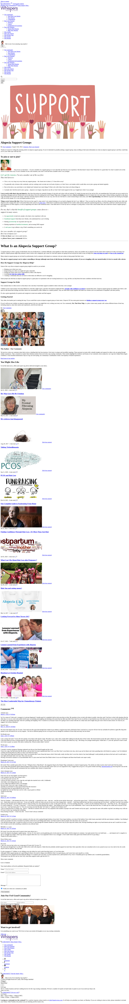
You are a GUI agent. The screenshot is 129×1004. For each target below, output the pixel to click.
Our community (8, 14)
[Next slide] (4, 705)
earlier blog (42, 203)
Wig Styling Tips (9, 35)
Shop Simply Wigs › (23, 5)
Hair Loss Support (9, 21)
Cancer (10, 24)
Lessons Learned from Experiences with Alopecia (18, 645)
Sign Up (17, 904)
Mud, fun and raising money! (11, 588)
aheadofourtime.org (107, 766)
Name (3, 869)
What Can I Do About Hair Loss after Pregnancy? (19, 560)
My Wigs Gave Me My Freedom (12, 394)
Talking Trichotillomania (10, 447)
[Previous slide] (2, 705)
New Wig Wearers (9, 27)
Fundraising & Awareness (15, 25)
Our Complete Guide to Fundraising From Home (18, 504)
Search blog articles (18, 3)
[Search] (2, 46)
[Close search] (2, 83)
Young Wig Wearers (13, 29)
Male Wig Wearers (13, 30)
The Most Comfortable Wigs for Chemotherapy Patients (21, 701)
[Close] (2, 985)
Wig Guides (7, 32)
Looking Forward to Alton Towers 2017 (15, 616)
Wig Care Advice (9, 33)
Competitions (11, 19)
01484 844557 (6, 3)
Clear (2, 81)
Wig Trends (7, 36)
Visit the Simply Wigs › (17, 973)
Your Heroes (11, 18)
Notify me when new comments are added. (15, 888)
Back (4, 981)
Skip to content (5, 1)
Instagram (7, 960)
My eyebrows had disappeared (12, 419)
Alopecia (10, 22)
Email (3, 872)
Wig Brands (7, 38)
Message (4, 885)
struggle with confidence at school (75, 288)
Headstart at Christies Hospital (12, 673)
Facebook (7, 964)
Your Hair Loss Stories (14, 16)
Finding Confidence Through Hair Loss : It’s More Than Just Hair (25, 532)
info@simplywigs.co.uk (55, 1000)
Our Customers (7, 147)
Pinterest (6, 967)
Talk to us (3, 934)
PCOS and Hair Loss (8, 475)
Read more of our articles (8, 358)
